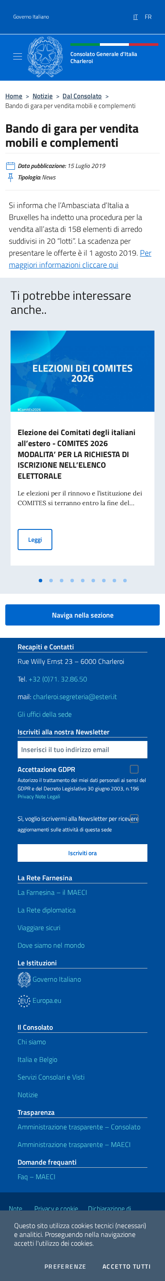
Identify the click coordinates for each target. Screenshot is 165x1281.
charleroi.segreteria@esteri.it (75, 696)
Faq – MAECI (36, 1176)
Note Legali (47, 796)
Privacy (26, 796)
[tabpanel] (82, 452)
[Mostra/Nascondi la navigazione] (17, 56)
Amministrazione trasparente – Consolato (79, 1126)
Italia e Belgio (37, 1059)
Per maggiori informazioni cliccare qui (80, 259)
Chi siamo (32, 1041)
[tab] (40, 580)
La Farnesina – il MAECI (52, 892)
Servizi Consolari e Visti (51, 1077)
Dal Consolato (82, 96)
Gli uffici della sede (45, 714)
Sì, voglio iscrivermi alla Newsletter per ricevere (78, 818)
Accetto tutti (127, 1266)
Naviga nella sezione (83, 615)
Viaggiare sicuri (39, 927)
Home (13, 96)
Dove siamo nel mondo (51, 945)
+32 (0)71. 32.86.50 (58, 679)
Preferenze (65, 1266)
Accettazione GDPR (46, 769)
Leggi (40, 539)
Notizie (43, 96)
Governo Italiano (31, 17)
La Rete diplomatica (47, 910)
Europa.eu (46, 1000)
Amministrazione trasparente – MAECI (74, 1144)
